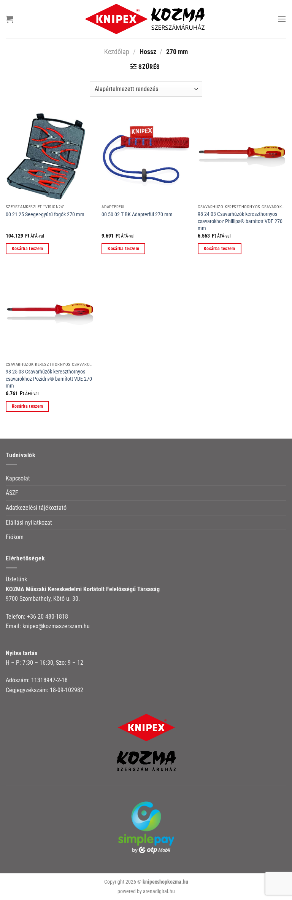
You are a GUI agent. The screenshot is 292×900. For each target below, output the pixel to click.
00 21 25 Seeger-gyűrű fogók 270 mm (45, 214)
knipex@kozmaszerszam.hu (56, 626)
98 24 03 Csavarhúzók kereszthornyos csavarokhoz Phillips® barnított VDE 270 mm (240, 221)
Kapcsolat (18, 478)
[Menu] (281, 19)
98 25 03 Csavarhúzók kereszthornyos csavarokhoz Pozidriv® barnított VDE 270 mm (49, 379)
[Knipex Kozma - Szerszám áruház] (146, 19)
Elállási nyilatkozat (29, 522)
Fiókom (15, 537)
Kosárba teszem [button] (27, 248)
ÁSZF (12, 492)
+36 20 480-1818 (47, 616)
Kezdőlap (116, 52)
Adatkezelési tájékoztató (36, 507)
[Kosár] (9, 19)
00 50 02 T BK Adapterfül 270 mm (137, 214)
